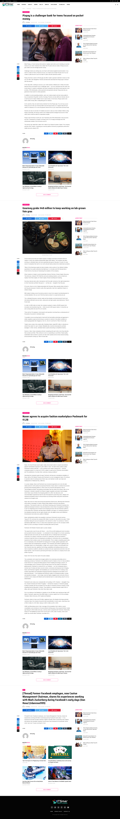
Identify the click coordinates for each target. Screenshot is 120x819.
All (24, 689)
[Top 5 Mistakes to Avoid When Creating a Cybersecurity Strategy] (34, 178)
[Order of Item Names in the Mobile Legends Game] (60, 773)
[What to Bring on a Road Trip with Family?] (78, 60)
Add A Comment (47, 194)
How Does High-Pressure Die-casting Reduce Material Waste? (32, 782)
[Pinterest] (18, 75)
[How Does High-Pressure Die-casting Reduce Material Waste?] (34, 773)
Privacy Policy (8, 1)
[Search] (117, 4)
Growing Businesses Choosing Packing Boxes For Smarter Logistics (89, 37)
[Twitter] (18, 70)
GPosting (28, 22)
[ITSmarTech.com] (8, 4)
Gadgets (30, 4)
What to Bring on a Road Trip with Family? (90, 59)
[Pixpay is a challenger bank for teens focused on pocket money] (47, 45)
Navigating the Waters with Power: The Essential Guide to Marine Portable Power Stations (59, 187)
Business (24, 4)
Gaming (36, 4)
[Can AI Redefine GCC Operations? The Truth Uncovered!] (60, 157)
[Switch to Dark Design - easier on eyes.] (115, 4)
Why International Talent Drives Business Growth (89, 29)
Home (3, 1)
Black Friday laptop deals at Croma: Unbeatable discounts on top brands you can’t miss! (33, 166)
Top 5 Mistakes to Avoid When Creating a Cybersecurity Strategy (32, 187)
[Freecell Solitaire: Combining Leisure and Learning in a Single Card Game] (60, 752)
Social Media (54, 4)
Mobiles (47, 4)
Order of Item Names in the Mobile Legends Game (59, 781)
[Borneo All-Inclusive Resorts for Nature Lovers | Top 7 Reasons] (78, 53)
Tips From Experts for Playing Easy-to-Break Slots (34, 760)
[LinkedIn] (18, 73)
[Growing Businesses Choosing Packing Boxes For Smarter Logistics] (78, 37)
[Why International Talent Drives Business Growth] (78, 30)
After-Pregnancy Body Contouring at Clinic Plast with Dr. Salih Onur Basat (90, 45)
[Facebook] (18, 67)
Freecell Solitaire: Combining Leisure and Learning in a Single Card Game (59, 761)
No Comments (41, 22)
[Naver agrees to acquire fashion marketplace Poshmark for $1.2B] (47, 446)
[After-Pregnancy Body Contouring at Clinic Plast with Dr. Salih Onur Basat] (78, 45)
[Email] (18, 78)
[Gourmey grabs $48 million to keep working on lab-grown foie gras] (47, 237)
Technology (62, 4)
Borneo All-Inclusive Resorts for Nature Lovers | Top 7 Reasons (89, 52)
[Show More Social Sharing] (62, 26)
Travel (68, 4)
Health (41, 4)
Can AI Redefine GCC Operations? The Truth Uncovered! (58, 166)
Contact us (15, 1)
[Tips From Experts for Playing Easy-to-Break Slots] (34, 752)
